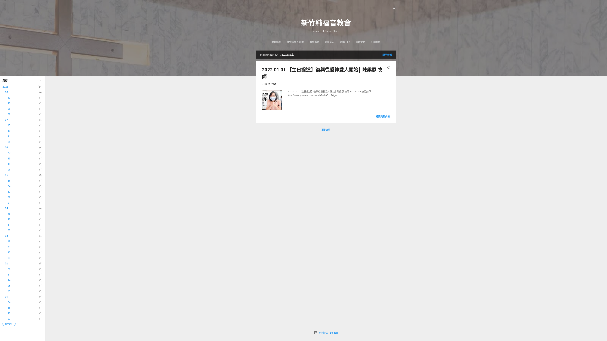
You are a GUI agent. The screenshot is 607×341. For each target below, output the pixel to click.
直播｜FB (345, 42)
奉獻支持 (360, 42)
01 (9, 202)
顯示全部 (387, 54)
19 (9, 158)
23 (9, 97)
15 (9, 252)
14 (9, 280)
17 (9, 191)
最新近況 (329, 42)
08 (6, 92)
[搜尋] (394, 8)
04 (6, 208)
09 (9, 197)
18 (9, 130)
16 (9, 103)
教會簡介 (276, 42)
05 (9, 142)
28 (9, 241)
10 (9, 164)
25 (9, 125)
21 (9, 246)
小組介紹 (375, 42)
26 (9, 180)
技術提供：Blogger (328, 332)
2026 (5, 86)
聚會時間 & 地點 (295, 42)
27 (9, 153)
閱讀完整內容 (383, 116)
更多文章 (326, 129)
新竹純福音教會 (326, 23)
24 (9, 186)
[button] (388, 68)
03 (9, 230)
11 (9, 136)
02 (9, 114)
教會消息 (314, 42)
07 (6, 119)
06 (6, 147)
